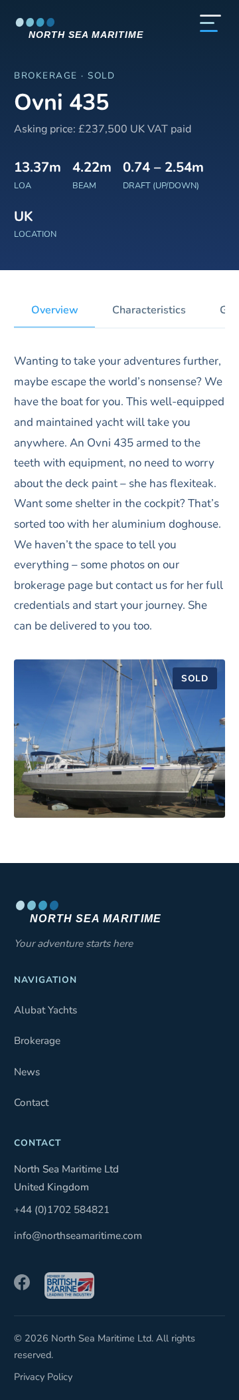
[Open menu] (210, 23)
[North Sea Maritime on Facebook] (22, 1285)
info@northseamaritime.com (78, 1235)
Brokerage (37, 1040)
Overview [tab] (54, 310)
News (27, 1072)
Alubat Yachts (45, 1010)
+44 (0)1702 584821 (62, 1209)
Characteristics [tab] (149, 310)
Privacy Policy (43, 1376)
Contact (31, 1102)
